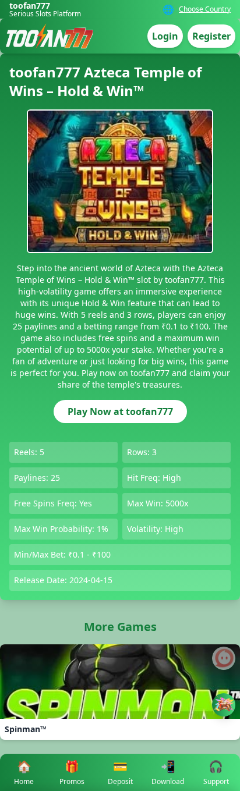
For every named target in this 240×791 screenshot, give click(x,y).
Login (165, 36)
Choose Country (205, 9)
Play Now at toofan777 (120, 411)
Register (211, 36)
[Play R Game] (223, 704)
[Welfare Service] (223, 658)
